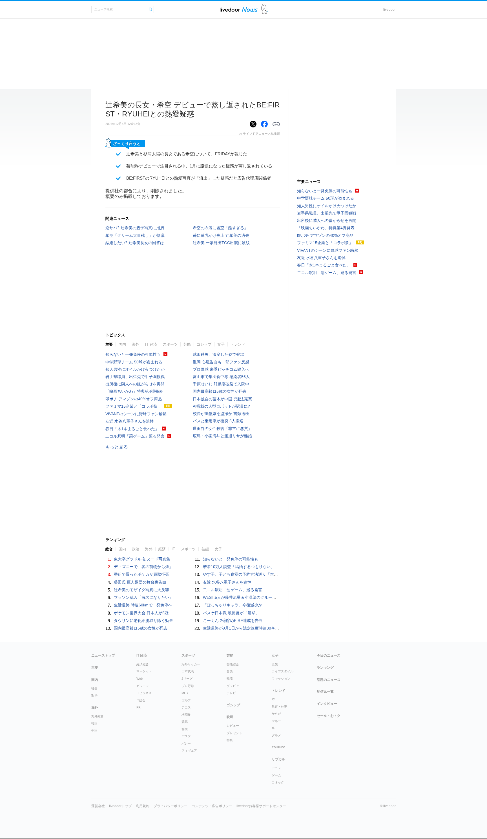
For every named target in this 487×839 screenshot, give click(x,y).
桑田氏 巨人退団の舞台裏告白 (140, 582)
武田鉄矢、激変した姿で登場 (218, 354)
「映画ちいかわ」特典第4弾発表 (134, 391)
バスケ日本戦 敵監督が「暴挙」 (231, 613)
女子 (221, 344)
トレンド (238, 344)
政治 (94, 695)
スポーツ (170, 344)
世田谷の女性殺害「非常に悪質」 (222, 428)
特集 (230, 740)
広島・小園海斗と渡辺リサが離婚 (222, 436)
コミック (278, 782)
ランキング (325, 668)
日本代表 (187, 671)
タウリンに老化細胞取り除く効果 (143, 620)
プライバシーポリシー (170, 806)
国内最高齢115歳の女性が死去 (219, 391)
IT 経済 (151, 344)
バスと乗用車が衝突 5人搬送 (218, 421)
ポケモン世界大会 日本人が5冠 (141, 613)
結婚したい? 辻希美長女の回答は (134, 242)
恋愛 (275, 664)
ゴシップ (204, 344)
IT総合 (140, 700)
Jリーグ (186, 678)
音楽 (230, 671)
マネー (276, 721)
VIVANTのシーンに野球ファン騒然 (136, 414)
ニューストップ (103, 655)
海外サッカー (190, 664)
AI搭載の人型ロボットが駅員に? (221, 406)
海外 (135, 344)
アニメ (276, 768)
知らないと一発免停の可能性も (133, 354)
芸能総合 (233, 664)
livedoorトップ (120, 806)
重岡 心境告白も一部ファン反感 (221, 362)
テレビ (231, 693)
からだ (276, 713)
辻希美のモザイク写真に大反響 (141, 590)
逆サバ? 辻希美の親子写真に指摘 (134, 228)
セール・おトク (328, 716)
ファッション (281, 678)
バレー (186, 743)
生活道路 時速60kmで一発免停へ (143, 605)
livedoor (389, 10)
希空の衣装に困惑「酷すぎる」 (220, 228)
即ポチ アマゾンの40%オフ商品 (133, 399)
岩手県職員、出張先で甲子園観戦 (135, 376)
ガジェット (144, 686)
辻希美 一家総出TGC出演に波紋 (221, 242)
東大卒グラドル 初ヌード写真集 (142, 559)
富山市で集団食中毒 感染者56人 (221, 376)
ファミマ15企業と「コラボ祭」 (133, 406)
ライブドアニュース (239, 9)
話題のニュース (328, 680)
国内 (122, 344)
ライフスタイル (282, 671)
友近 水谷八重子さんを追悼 (129, 421)
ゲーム (276, 775)
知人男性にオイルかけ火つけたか (135, 369)
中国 (94, 730)
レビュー (233, 725)
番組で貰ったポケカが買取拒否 (141, 574)
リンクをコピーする (276, 124)
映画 (230, 717)
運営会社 (98, 806)
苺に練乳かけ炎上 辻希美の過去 (221, 235)
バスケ (186, 736)
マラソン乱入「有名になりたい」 (143, 597)
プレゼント (234, 733)
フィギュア (189, 750)
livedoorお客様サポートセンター (261, 806)
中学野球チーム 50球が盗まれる (133, 362)
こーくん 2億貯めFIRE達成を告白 (233, 620)
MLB (184, 693)
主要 (109, 344)
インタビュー (327, 704)
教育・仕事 (279, 706)
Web (139, 678)
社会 (94, 688)
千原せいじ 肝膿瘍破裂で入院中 (221, 384)
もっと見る (116, 447)
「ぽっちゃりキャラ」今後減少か (232, 605)
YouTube (278, 747)
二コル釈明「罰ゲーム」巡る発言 (135, 436)
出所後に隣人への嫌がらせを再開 (135, 384)
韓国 (94, 723)
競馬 (184, 721)
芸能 (187, 344)
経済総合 (142, 664)
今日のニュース (328, 655)
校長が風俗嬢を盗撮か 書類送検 (221, 413)
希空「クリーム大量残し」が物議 (135, 235)
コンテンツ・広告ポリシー (212, 806)
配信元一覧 (325, 692)
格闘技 (186, 714)
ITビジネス (144, 693)
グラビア (233, 686)
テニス (186, 707)
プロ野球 (187, 686)
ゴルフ (186, 700)
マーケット (144, 671)
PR (138, 707)
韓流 (230, 678)
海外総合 (97, 716)
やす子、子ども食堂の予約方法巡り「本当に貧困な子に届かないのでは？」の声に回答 (280, 574)
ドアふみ (264, 9)
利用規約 (142, 806)
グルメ (276, 735)
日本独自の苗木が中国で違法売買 (222, 399)
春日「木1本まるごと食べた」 (132, 429)
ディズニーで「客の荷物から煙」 (143, 566)
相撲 (184, 729)
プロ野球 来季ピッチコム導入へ (221, 369)
